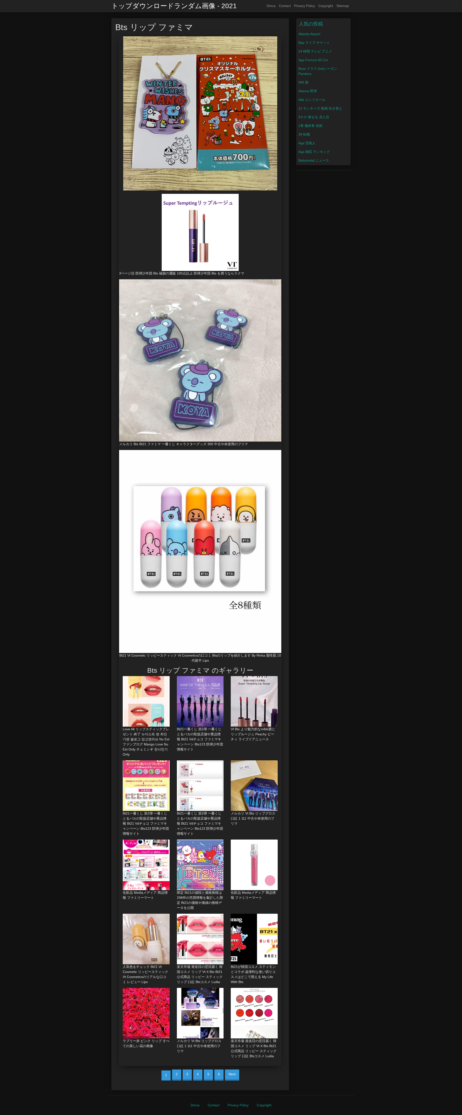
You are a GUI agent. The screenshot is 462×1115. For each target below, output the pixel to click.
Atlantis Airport (309, 34)
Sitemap (342, 6)
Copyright (325, 6)
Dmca (271, 6)
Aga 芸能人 (306, 143)
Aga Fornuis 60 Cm (313, 60)
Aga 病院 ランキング (314, 152)
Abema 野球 (307, 91)
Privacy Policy (304, 6)
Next (232, 1074)
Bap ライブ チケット (314, 43)
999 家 (303, 82)
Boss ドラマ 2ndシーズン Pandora (317, 71)
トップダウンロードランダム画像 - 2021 (174, 6)
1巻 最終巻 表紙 (310, 126)
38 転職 (304, 134)
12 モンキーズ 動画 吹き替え (320, 108)
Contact (285, 6)
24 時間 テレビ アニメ (315, 51)
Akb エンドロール (311, 100)
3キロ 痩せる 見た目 (313, 117)
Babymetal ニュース (313, 160)
